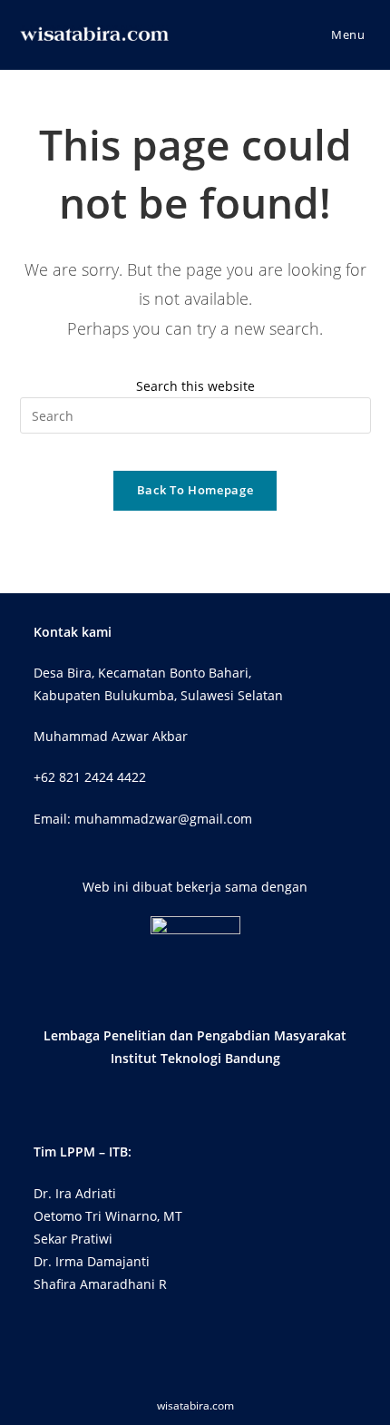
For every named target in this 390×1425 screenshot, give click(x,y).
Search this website (195, 386)
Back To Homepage (195, 490)
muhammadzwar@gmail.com (163, 818)
